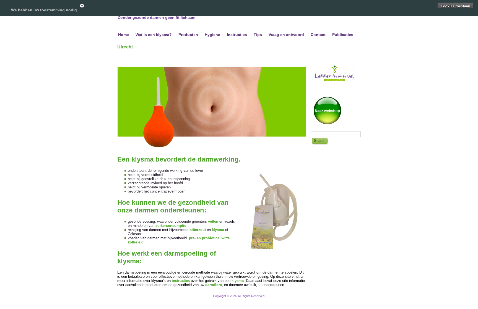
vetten (213, 221)
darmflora (213, 285)
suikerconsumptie (170, 226)
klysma (218, 230)
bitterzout (198, 230)
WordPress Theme (243, 299)
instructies (181, 281)
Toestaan (455, 6)
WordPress (218, 299)
